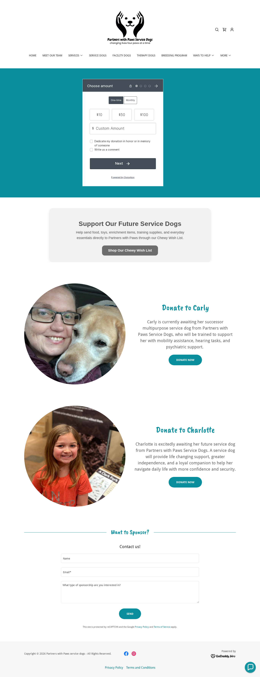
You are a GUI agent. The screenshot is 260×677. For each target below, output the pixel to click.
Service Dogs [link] (97, 55)
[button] (232, 29)
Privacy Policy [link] (142, 627)
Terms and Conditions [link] (140, 667)
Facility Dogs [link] (121, 55)
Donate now (185, 359)
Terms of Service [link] (162, 627)
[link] (130, 29)
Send (130, 613)
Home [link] (32, 55)
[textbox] (130, 558)
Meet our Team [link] (52, 55)
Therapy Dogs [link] (146, 55)
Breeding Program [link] (174, 55)
